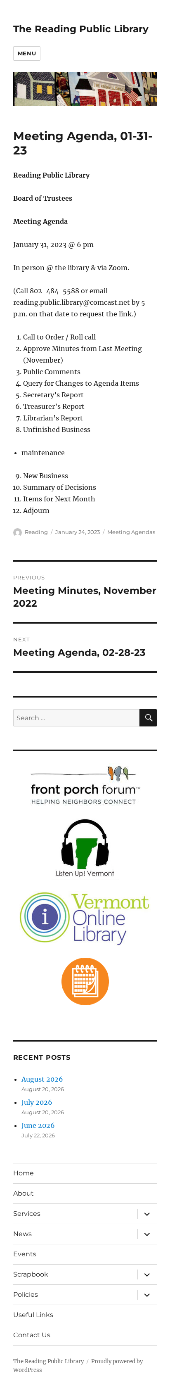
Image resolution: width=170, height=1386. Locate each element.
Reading (36, 532)
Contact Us (31, 1335)
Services (26, 1213)
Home (23, 1173)
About (23, 1193)
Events (24, 1254)
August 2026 (42, 1079)
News (22, 1234)
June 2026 (38, 1125)
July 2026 (36, 1102)
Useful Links (33, 1315)
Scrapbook (30, 1274)
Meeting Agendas (131, 532)
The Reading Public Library (81, 29)
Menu (27, 53)
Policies (25, 1294)
